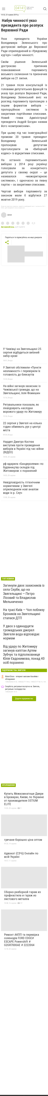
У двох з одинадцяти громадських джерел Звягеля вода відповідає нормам (21, 632)
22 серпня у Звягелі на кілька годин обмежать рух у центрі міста (22, 426)
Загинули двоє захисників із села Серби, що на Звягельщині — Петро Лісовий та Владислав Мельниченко (23, 593)
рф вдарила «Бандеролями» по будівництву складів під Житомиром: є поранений (23, 467)
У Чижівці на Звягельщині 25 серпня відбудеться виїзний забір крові (22, 352)
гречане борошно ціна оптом (23, 840)
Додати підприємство (24, 698)
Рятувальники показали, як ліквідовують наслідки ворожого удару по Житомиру (22, 408)
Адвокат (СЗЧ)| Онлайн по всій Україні (21, 855)
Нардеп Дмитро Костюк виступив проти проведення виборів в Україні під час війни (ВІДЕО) (23, 447)
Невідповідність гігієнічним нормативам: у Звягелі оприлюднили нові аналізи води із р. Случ (21, 488)
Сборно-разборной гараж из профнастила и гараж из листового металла (22, 895)
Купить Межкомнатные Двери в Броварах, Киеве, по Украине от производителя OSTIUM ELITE (24, 799)
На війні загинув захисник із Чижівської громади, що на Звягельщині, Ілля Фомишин (21, 389)
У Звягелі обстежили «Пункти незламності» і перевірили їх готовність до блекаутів (22, 371)
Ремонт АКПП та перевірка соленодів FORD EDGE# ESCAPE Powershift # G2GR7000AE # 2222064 (21, 940)
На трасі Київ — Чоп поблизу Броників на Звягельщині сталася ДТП (24, 614)
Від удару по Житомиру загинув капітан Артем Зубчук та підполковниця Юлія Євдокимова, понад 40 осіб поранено (24, 654)
